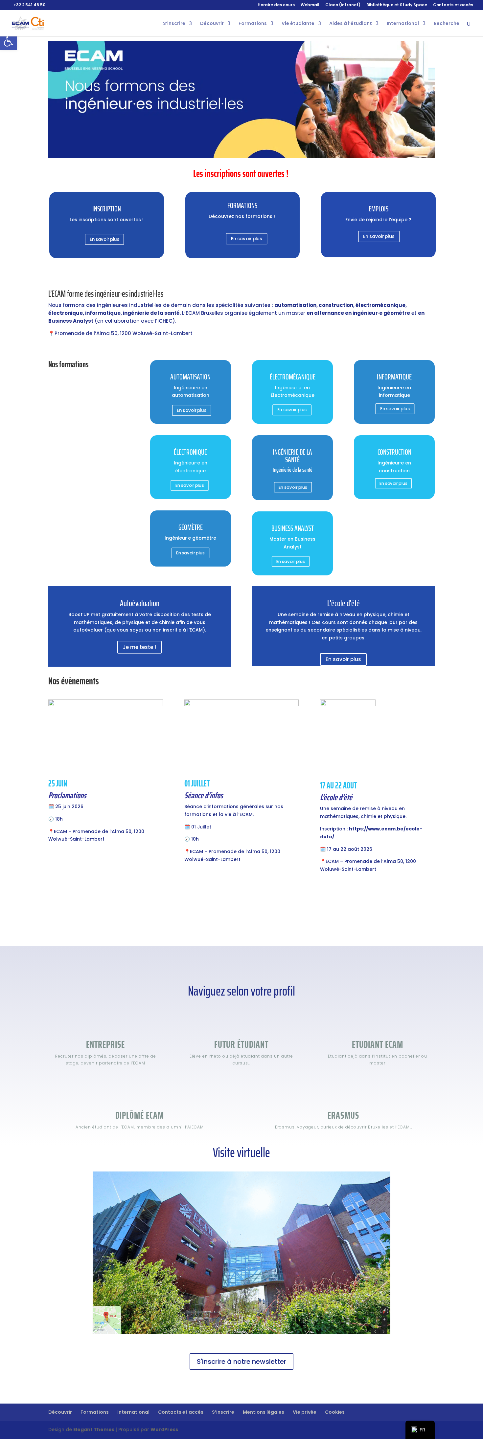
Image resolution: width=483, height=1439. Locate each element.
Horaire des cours (276, 5)
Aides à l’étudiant (350, 24)
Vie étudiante (298, 24)
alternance (329, 313)
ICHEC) (166, 320)
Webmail (310, 5)
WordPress (164, 1429)
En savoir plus (104, 239)
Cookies (335, 1412)
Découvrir (212, 24)
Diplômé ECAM (139, 1115)
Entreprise (105, 1044)
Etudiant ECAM (377, 1044)
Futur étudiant (241, 1044)
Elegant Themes (93, 1429)
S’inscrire (174, 24)
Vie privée (304, 1412)
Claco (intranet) (342, 5)
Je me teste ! (139, 647)
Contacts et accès (453, 5)
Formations (253, 24)
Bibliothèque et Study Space (396, 5)
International (403, 24)
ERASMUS (343, 1115)
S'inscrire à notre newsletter (241, 1361)
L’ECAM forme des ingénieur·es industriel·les (105, 293)
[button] (8, 41)
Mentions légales (263, 1412)
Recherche (446, 24)
